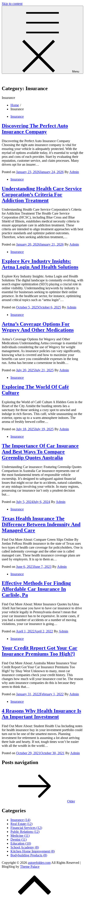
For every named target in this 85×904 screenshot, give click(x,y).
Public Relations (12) (24, 831)
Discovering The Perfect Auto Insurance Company (35, 128)
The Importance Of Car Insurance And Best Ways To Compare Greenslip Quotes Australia (40, 451)
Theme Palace (29, 866)
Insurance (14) (20, 820)
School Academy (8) (24, 847)
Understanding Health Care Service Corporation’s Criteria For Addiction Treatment (42, 194)
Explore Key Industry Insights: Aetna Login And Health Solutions (40, 264)
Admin (74, 172)
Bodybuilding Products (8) (28, 855)
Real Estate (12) (21, 824)
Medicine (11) (20, 835)
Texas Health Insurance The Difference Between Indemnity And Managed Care (41, 524)
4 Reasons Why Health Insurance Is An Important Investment (41, 714)
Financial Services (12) (26, 828)
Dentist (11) (18, 839)
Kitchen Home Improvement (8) (32, 851)
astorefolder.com (13, 79)
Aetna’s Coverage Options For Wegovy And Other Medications (38, 327)
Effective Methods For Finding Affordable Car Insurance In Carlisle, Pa (36, 589)
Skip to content (12, 3)
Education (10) (20, 843)
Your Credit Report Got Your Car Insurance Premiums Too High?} (39, 651)
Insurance (17, 116)
